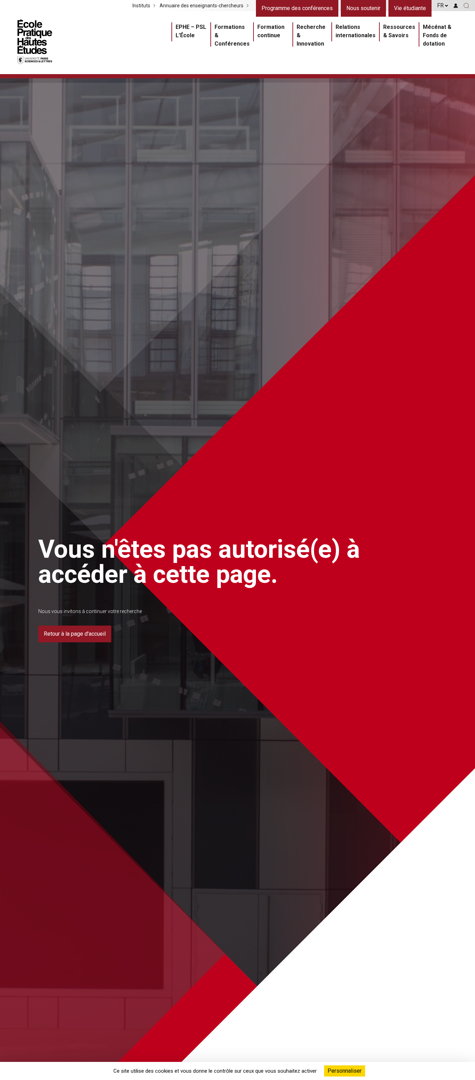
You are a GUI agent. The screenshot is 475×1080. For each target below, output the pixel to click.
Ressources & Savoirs (399, 31)
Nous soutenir (363, 8)
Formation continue (270, 31)
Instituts (141, 5)
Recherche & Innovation (311, 35)
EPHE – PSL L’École (191, 31)
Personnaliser (345, 1070)
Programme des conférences (297, 8)
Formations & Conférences (232, 35)
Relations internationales (356, 31)
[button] (466, 5)
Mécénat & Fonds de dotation (437, 35)
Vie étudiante (410, 8)
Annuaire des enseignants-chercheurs (201, 5)
